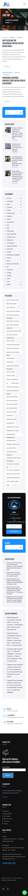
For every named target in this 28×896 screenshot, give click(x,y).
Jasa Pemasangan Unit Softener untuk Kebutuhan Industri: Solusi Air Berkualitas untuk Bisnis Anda (17, 161)
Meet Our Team (8, 819)
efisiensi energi (10, 376)
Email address (6, 767)
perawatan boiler (11, 440)
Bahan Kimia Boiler (11, 304)
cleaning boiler (10, 358)
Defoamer (9, 216)
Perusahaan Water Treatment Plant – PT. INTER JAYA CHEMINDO (15, 690)
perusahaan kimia (11, 448)
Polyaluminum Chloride (13, 255)
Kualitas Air (9, 415)
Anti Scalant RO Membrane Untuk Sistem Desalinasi (13, 43)
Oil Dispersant (10, 243)
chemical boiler (10, 341)
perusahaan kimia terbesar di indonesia (13, 458)
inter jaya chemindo (11, 397)
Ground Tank (10, 222)
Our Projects (7, 816)
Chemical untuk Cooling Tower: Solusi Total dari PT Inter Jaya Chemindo (17, 147)
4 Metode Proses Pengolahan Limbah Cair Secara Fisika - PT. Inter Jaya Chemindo (15, 667)
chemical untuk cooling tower (12, 352)
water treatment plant (12, 481)
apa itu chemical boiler (12, 300)
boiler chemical (10, 307)
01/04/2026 (15, 140)
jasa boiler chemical (12, 400)
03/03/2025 (15, 183)
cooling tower (10, 362)
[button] (24, 892)
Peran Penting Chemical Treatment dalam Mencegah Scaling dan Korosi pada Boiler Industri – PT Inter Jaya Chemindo (17, 176)
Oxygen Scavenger (12, 246)
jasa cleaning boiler (11, 408)
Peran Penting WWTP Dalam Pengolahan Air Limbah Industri (14, 674)
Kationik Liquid (11, 237)
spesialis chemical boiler (13, 474)
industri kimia (15, 383)
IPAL (8, 228)
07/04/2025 (15, 167)
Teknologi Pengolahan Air (13, 477)
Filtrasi (9, 219)
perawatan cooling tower (13, 444)
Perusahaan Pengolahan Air (13, 464)
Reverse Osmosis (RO (13, 264)
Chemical (9, 207)
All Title (9, 198)
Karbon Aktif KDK (11, 234)
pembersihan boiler (11, 419)
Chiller (8, 210)
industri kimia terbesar (12, 387)
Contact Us (7, 821)
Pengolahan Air (10, 423)
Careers (6, 824)
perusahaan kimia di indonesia (12, 452)
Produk (9, 258)
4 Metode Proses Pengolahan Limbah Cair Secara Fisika (14, 658)
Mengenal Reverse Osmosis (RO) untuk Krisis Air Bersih (13, 81)
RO (12, 73)
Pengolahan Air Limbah (12, 430)
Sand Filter (10, 270)
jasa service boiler (11, 412)
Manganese (10, 240)
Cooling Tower (11, 213)
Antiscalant (5, 38)
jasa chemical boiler (12, 404)
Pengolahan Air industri (12, 427)
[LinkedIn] (8, 889)
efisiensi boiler (10, 372)
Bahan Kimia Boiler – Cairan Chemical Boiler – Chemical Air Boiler (14, 643)
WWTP (9, 285)
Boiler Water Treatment (12, 321)
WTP (8, 282)
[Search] (20, 112)
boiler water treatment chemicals (12, 325)
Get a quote (5, 797)
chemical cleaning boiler (13, 344)
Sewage (9, 273)
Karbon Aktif (10, 231)
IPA (8, 225)
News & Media (7, 814)
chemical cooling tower (12, 348)
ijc (7, 383)
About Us (6, 811)
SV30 (8, 279)
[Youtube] (3, 889)
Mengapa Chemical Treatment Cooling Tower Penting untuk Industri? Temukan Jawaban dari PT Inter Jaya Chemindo (15, 599)
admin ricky (12, 38)
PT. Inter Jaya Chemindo (13, 470)
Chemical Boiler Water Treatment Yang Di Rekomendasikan (15, 627)
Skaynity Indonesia (11, 880)
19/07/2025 (15, 153)
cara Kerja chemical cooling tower (12, 335)
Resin (8, 261)
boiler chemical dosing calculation (12, 315)
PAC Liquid (10, 249)
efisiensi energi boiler (12, 379)
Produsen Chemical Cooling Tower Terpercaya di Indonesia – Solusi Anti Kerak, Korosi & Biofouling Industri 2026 (17, 133)
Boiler (8, 204)
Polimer (9, 252)
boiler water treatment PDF (13, 331)
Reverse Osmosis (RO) (6, 73)
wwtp (7, 485)
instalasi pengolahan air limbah (13, 391)
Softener (9, 276)
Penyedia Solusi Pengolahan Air (10, 435)
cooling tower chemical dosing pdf (12, 366)
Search (7, 543)
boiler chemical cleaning (13, 311)
